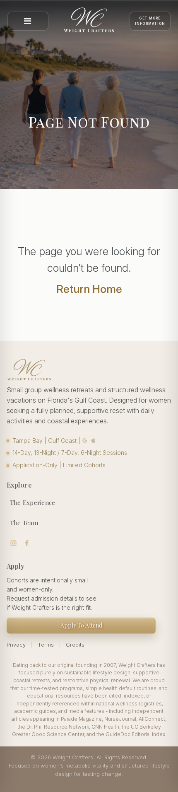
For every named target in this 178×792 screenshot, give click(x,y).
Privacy (16, 644)
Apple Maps (93, 440)
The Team (24, 523)
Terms (46, 644)
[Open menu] (27, 21)
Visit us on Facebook (27, 543)
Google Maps (85, 440)
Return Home (89, 289)
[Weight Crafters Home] (89, 21)
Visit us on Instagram (13, 543)
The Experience (32, 502)
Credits (75, 644)
